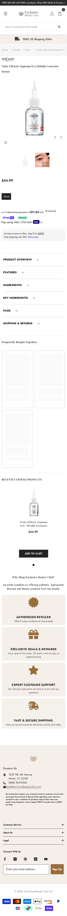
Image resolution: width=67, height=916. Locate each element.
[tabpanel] (33, 39)
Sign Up (57, 869)
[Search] (33, 27)
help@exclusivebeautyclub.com (23, 787)
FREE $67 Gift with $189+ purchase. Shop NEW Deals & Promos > (33, 2)
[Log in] (52, 14)
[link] (17, 392)
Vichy (27, 50)
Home (5, 50)
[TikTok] (36, 859)
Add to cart (33, 553)
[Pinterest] (25, 859)
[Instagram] (15, 859)
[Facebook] (5, 859)
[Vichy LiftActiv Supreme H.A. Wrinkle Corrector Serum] (33, 503)
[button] (55, 137)
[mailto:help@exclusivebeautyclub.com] (35, 810)
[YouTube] (46, 859)
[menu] (5, 13)
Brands (16, 50)
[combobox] (33, 27)
